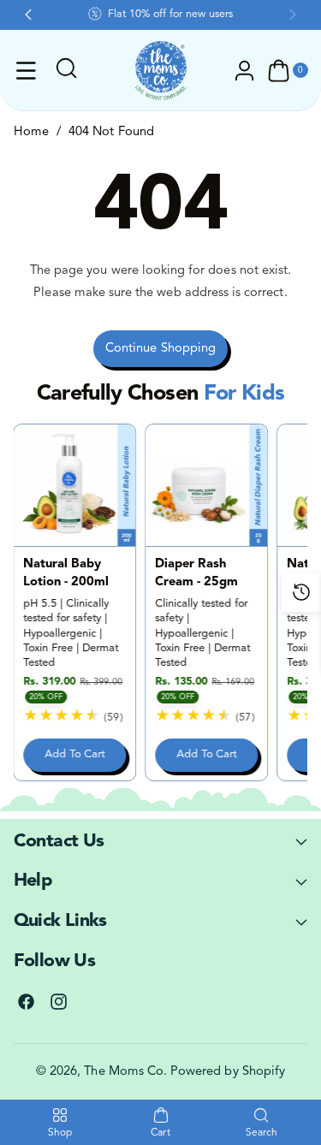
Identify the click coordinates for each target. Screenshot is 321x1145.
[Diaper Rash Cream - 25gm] (207, 485)
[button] (26, 71)
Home (31, 132)
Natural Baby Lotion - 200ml (66, 573)
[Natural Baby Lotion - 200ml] (75, 485)
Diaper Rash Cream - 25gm (197, 573)
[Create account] (245, 71)
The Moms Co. (125, 1071)
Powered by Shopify (227, 1071)
